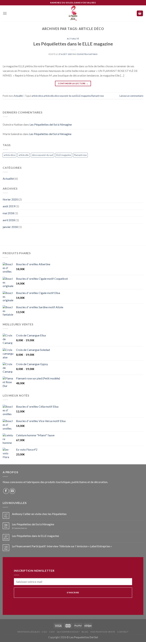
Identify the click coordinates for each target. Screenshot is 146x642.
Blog (85, 631)
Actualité (73, 38)
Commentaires (19, 528)
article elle (49, 95)
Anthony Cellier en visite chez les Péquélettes (39, 514)
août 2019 (9, 206)
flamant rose (97, 95)
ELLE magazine (83, 95)
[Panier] (140, 13)
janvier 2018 (10, 227)
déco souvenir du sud (64, 95)
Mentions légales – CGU (32, 631)
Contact (122, 631)
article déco (37, 95)
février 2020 (10, 199)
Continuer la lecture (73, 83)
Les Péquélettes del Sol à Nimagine (51, 124)
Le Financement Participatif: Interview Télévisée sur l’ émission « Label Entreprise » (62, 546)
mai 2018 (8, 213)
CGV (51, 631)
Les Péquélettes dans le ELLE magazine (73, 43)
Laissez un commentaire (131, 95)
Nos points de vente (102, 631)
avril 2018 (9, 220)
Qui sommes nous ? (68, 631)
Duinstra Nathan (87, 54)
